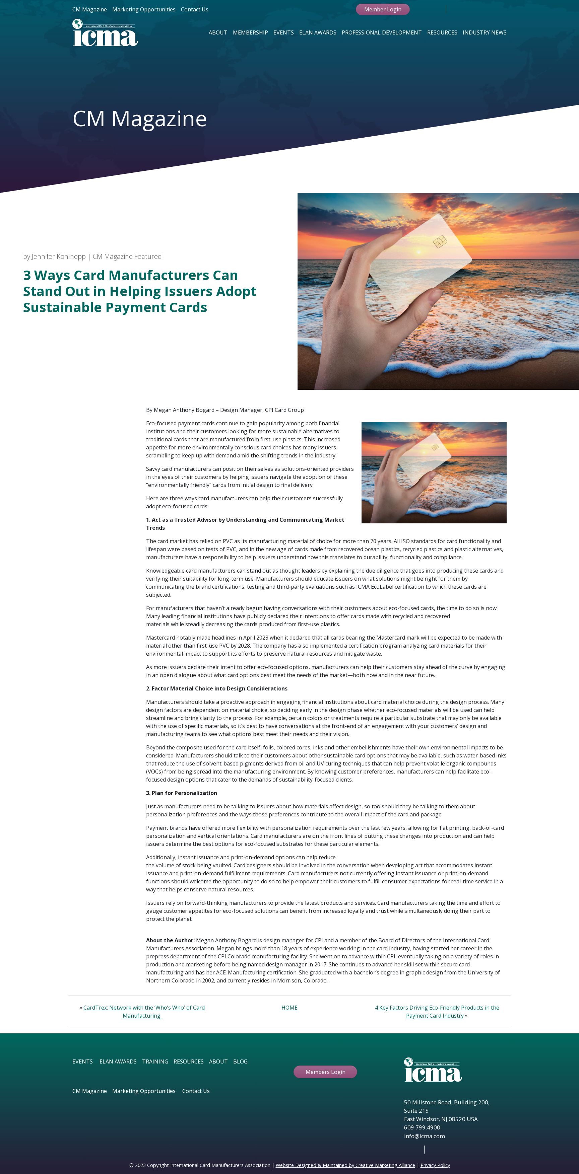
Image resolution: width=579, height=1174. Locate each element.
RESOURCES (189, 1061)
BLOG (240, 1061)
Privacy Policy (435, 1165)
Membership (250, 32)
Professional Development (382, 32)
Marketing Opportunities (144, 9)
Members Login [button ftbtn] (325, 1072)
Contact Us (194, 9)
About (218, 32)
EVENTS (82, 1061)
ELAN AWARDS (118, 1061)
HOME (289, 1007)
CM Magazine (89, 9)
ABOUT (218, 1061)
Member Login (382, 9)
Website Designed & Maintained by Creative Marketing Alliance (345, 1165)
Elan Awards (317, 32)
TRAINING (155, 1061)
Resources (442, 32)
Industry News (485, 32)
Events (283, 32)
